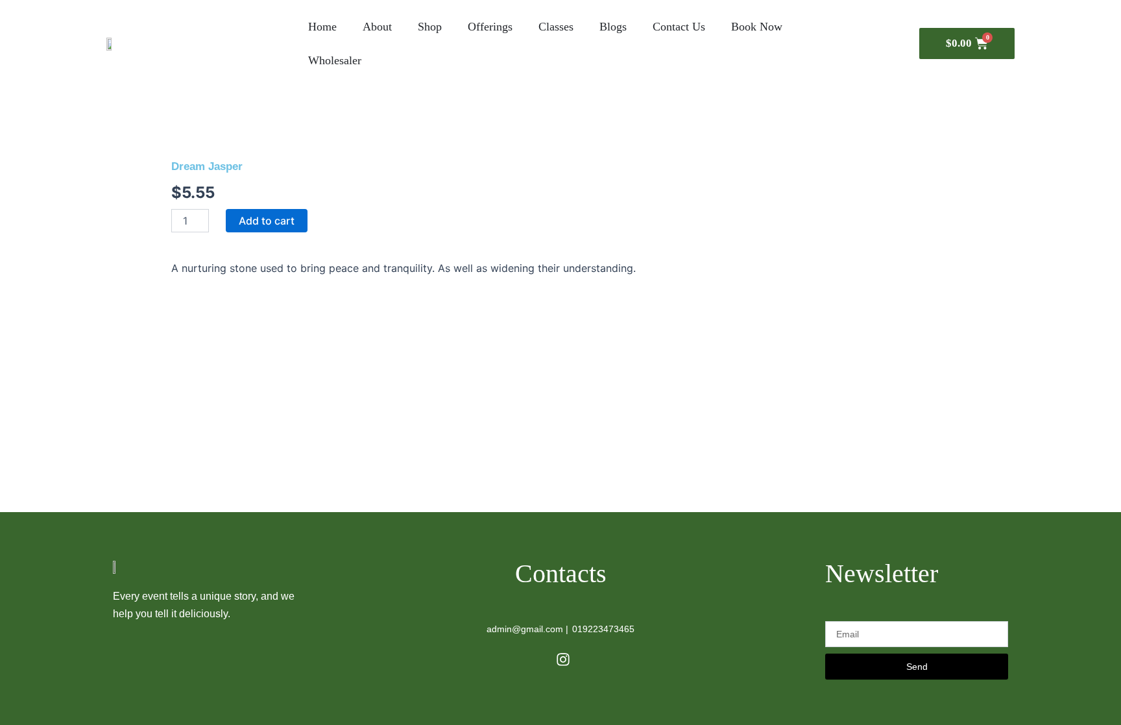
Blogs (613, 26)
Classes (555, 26)
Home (322, 26)
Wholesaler (334, 60)
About (377, 26)
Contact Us (679, 26)
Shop (430, 26)
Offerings (490, 26)
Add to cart (267, 220)
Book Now (756, 26)
